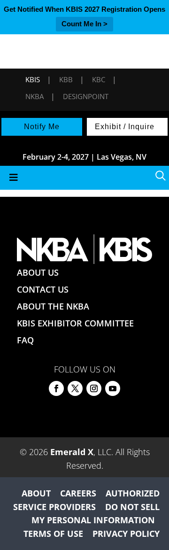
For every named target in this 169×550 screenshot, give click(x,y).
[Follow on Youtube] (112, 388)
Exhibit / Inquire (124, 127)
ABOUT (36, 493)
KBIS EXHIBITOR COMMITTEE (75, 323)
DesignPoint (85, 96)
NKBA (34, 96)
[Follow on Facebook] (56, 388)
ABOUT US (38, 272)
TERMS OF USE (53, 533)
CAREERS (78, 493)
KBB (66, 79)
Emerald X (71, 451)
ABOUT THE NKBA (53, 306)
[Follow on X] (75, 388)
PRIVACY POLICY (126, 533)
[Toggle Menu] (84, 178)
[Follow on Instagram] (93, 388)
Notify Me (42, 127)
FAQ (25, 340)
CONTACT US (43, 289)
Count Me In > (84, 24)
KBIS (32, 79)
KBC (98, 79)
